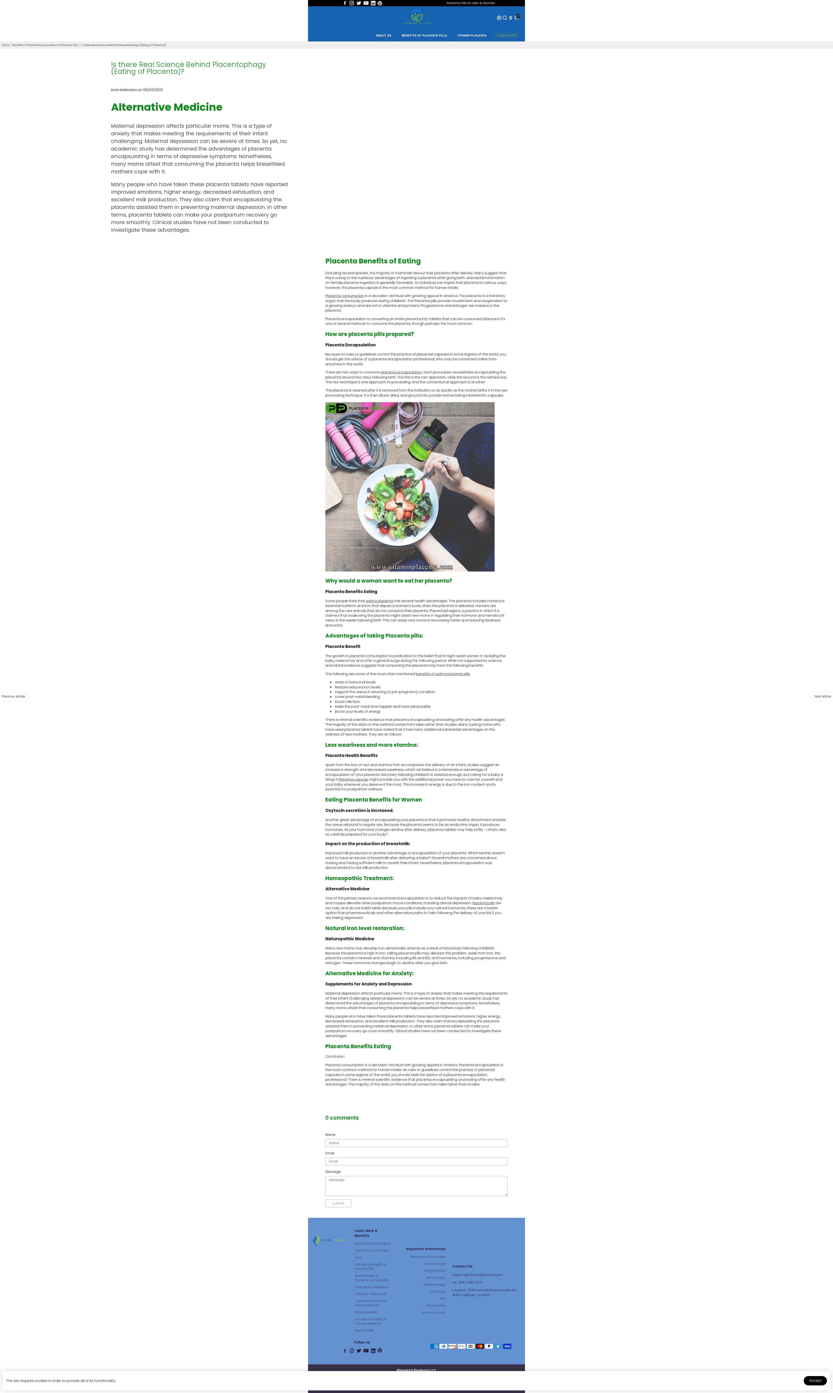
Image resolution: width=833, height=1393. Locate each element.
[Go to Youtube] (366, 3)
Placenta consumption (344, 295)
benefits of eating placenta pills (443, 673)
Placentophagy (434, 1285)
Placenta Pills (364, 1331)
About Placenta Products (373, 1244)
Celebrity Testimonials (371, 1294)
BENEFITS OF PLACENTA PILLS (424, 35)
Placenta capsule (353, 779)
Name (330, 1134)
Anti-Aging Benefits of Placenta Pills (370, 1266)
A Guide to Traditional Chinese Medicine (370, 1321)
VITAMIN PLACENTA (472, 35)
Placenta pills (483, 903)
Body (358, 1258)
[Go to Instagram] (351, 3)
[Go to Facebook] (345, 3)
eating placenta (379, 600)
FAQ (443, 1299)
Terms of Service (433, 1312)
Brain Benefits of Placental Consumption (372, 1278)
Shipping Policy (435, 1271)
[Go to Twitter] (359, 3)
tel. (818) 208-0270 (467, 1282)
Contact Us (437, 1292)
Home (6, 45)
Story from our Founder (372, 1251)
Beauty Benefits (366, 1312)
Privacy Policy (436, 1306)
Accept (815, 1380)
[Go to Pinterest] (380, 3)
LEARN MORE (507, 35)
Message (333, 1171)
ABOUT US (383, 35)
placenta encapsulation (401, 372)
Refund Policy (436, 1278)
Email (329, 1153)
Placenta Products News (428, 1257)
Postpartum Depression (372, 1287)
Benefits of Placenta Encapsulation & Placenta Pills (45, 45)
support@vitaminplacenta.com (478, 1274)
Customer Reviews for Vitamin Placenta (371, 1303)
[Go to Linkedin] (373, 3)
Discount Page (435, 1264)
